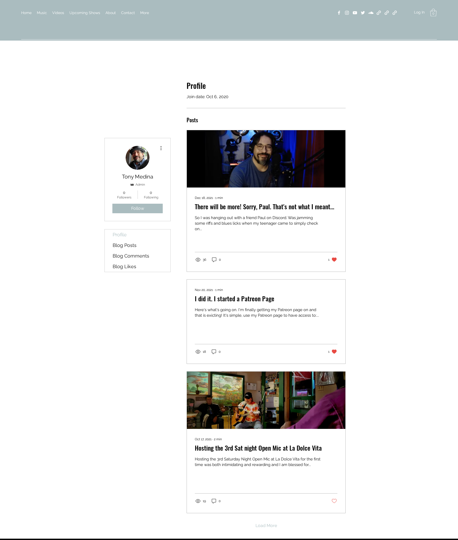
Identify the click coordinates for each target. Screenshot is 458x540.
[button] (433, 12)
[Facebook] (339, 12)
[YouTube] (355, 12)
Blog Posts (124, 245)
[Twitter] (362, 12)
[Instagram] (347, 12)
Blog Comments (131, 256)
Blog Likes (124, 266)
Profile (120, 234)
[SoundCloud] (370, 12)
